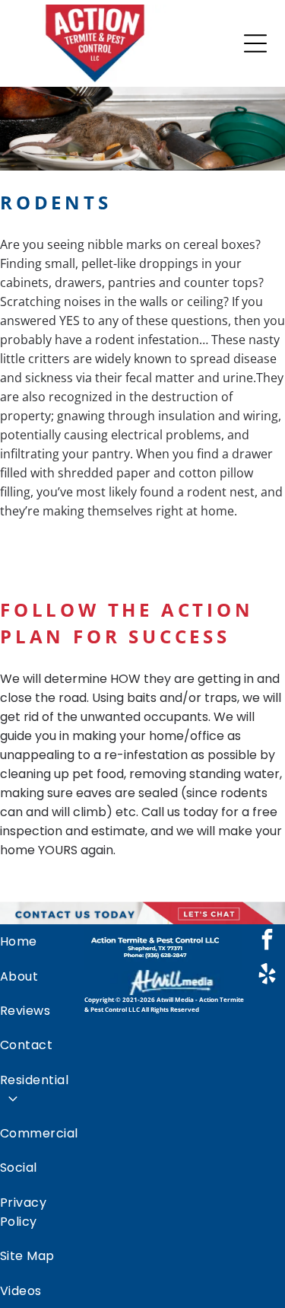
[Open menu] (255, 43)
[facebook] (267, 941)
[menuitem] (42, 941)
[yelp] (267, 976)
